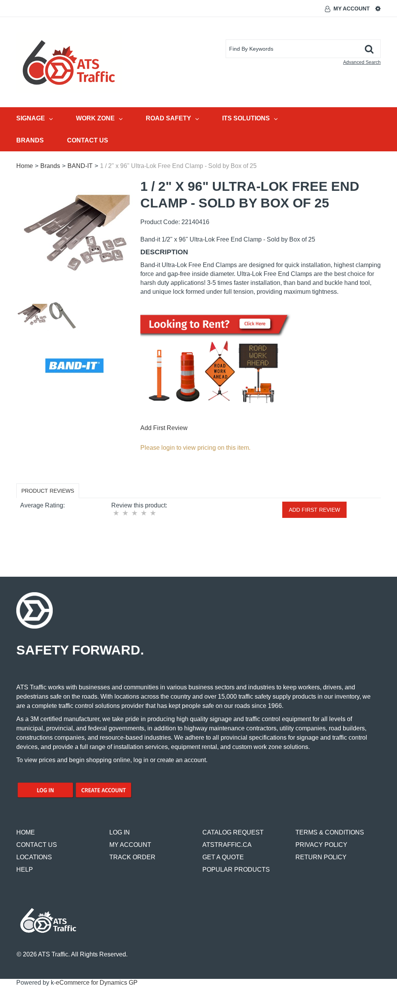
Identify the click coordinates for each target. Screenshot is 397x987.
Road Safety (168, 118)
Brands (30, 140)
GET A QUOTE (223, 857)
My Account (351, 8)
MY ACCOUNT (130, 844)
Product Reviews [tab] (47, 491)
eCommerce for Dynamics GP (97, 982)
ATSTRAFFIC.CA (227, 844)
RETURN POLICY (321, 857)
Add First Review (164, 428)
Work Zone (95, 118)
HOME (25, 832)
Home (24, 166)
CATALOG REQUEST (233, 832)
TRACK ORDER (132, 857)
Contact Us (87, 140)
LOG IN (119, 832)
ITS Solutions (246, 118)
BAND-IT (80, 166)
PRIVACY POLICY (321, 844)
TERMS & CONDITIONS (329, 832)
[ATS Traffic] (68, 63)
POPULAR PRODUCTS (236, 869)
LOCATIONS (34, 857)
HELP (24, 869)
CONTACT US (36, 844)
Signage (30, 118)
